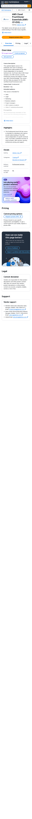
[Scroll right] (30, 43)
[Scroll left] (1, 43)
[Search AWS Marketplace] (29, 6)
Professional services (18, 164)
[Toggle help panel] (29, 10)
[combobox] (14, 6)
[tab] (8, 43)
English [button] (26, 1)
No (13, 170)
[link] (22, 10)
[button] (21, 22)
